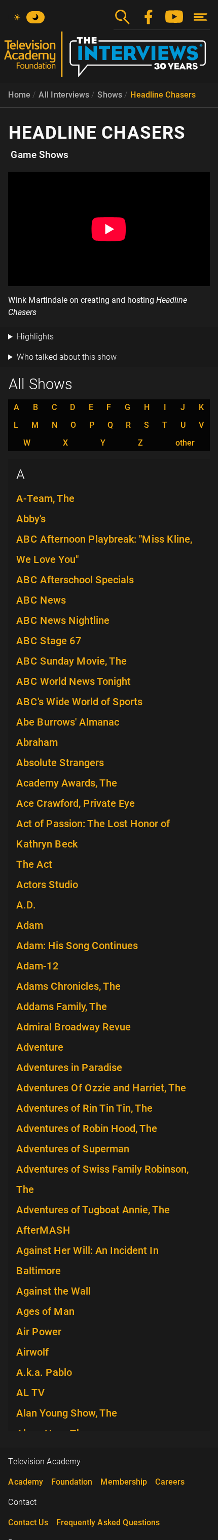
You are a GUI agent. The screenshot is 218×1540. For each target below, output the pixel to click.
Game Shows (39, 155)
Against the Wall (53, 1291)
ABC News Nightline (63, 620)
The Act (34, 864)
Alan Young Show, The (66, 1413)
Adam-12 (37, 966)
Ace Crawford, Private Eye (75, 803)
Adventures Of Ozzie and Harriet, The (101, 1088)
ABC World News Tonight (73, 681)
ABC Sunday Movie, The (71, 661)
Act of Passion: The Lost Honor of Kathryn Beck (93, 834)
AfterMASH (43, 1230)
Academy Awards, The (66, 783)
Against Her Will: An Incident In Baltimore (87, 1260)
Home (19, 95)
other (185, 443)
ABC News (41, 600)
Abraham (37, 742)
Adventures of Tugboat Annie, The (93, 1210)
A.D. (26, 905)
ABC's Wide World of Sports (79, 702)
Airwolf (32, 1352)
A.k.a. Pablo (44, 1372)
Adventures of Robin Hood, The (86, 1128)
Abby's (31, 519)
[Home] (109, 58)
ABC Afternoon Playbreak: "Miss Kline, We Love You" (104, 549)
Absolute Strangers (60, 763)
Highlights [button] (35, 336)
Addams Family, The (61, 1006)
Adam (29, 925)
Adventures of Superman (72, 1149)
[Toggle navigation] (200, 17)
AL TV (30, 1393)
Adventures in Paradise (69, 1067)
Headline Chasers (163, 95)
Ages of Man (45, 1311)
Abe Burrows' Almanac (67, 722)
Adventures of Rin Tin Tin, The (84, 1108)
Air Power (38, 1332)
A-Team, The (45, 498)
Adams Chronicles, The (68, 986)
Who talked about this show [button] (67, 357)
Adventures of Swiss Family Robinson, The (102, 1179)
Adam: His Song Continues (77, 945)
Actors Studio (47, 884)
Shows (109, 95)
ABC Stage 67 (49, 641)
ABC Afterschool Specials (75, 580)
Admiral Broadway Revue (73, 1027)
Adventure (39, 1047)
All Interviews (64, 95)
